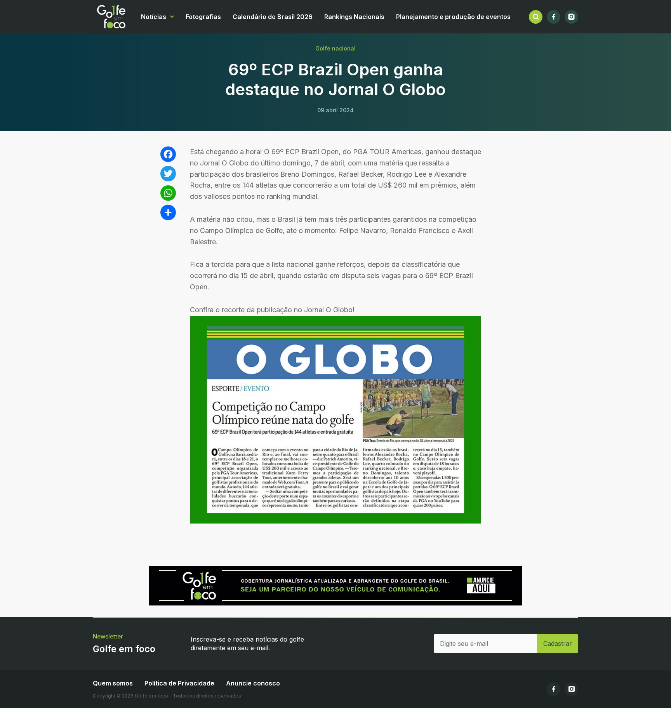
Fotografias (203, 17)
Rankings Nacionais (354, 17)
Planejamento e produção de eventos (453, 17)
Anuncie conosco (253, 683)
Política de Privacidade (179, 683)
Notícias (153, 17)
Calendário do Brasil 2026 (273, 17)
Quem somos (113, 683)
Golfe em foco (111, 16)
